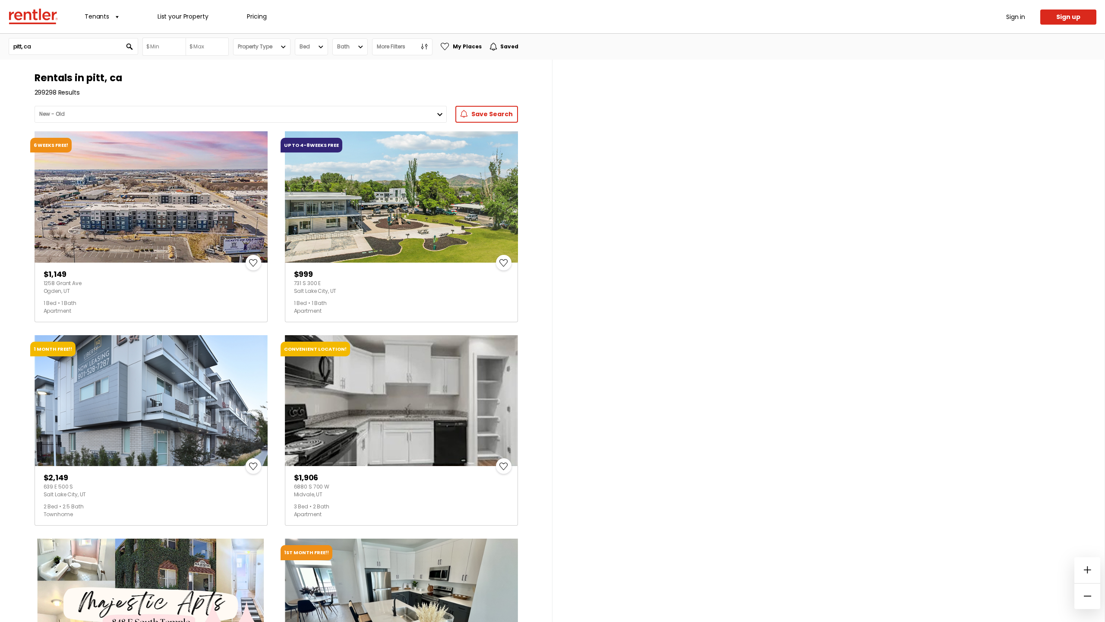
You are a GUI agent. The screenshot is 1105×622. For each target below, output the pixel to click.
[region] (828, 341)
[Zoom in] (1087, 570)
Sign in (1015, 17)
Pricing (256, 16)
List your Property (183, 16)
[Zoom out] (1087, 596)
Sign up (1068, 17)
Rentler (33, 16)
